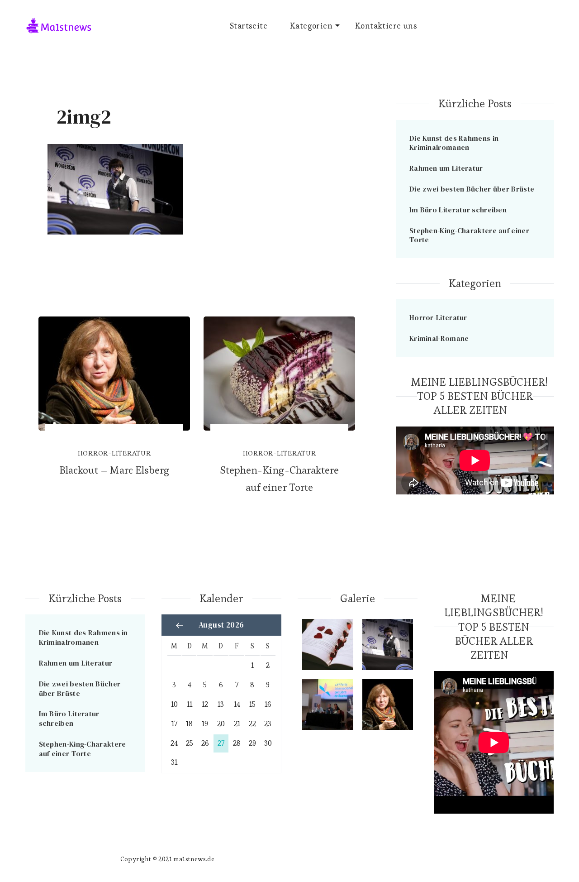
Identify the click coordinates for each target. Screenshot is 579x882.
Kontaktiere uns (386, 25)
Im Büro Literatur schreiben (458, 210)
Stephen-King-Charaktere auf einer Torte (279, 478)
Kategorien (311, 25)
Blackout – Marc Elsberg (114, 470)
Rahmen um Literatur (446, 168)
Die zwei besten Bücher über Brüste (471, 189)
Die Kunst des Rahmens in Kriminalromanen (453, 143)
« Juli (179, 625)
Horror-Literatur (114, 453)
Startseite (248, 25)
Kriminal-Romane (439, 338)
